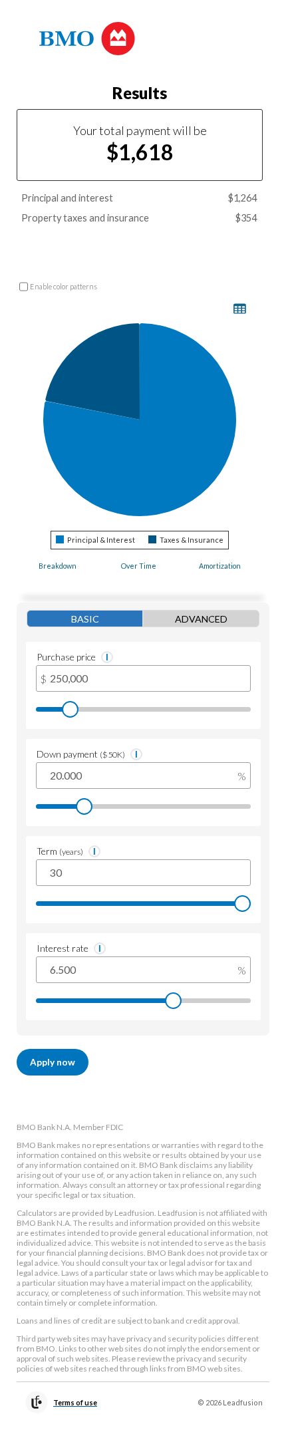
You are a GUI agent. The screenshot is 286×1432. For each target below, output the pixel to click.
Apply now (52, 1062)
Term (60, 851)
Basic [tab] (85, 619)
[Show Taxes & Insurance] (185, 539)
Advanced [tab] (201, 619)
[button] (107, 657)
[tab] (57, 570)
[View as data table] (239, 308)
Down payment (81, 754)
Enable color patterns (63, 286)
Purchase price (66, 656)
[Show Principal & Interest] (95, 539)
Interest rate (62, 948)
